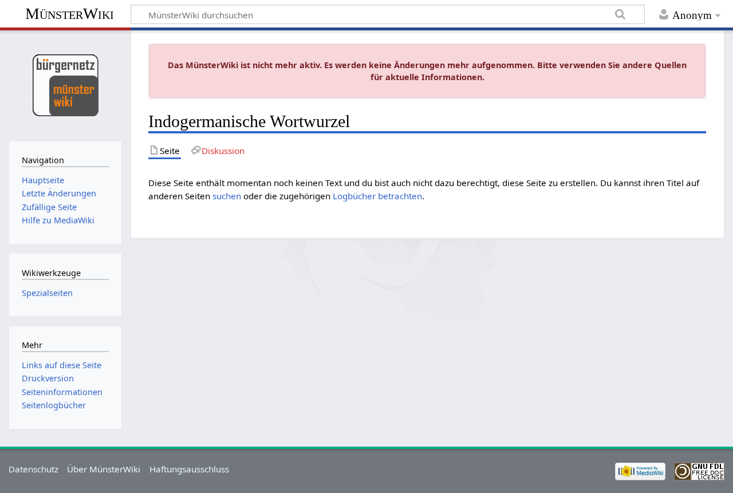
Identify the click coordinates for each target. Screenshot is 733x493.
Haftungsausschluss (189, 469)
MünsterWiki (69, 13)
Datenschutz (33, 469)
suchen (226, 196)
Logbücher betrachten (377, 196)
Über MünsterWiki (103, 469)
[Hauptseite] (65, 84)
